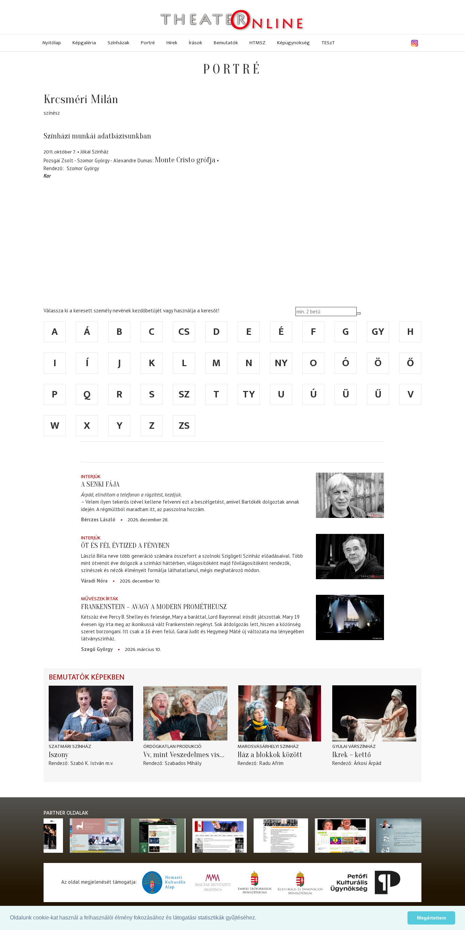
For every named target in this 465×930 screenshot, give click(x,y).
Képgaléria (84, 42)
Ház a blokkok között (270, 754)
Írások (195, 42)
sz (184, 394)
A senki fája (100, 484)
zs (184, 425)
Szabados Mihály (183, 763)
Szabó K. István (87, 763)
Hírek (171, 42)
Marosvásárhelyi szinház (268, 746)
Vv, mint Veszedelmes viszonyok (185, 754)
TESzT (328, 42)
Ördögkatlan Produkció (172, 746)
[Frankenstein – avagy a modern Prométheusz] (350, 617)
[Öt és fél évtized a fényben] (350, 556)
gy (378, 331)
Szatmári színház (70, 746)
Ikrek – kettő (351, 754)
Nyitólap (52, 42)
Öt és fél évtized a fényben (125, 545)
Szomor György (83, 168)
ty (249, 394)
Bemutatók (226, 42)
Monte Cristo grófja (185, 160)
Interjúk (90, 476)
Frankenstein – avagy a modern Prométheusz (154, 607)
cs (184, 331)
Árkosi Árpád (367, 763)
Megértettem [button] (431, 917)
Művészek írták (99, 598)
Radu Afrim (271, 763)
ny (281, 363)
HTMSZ (258, 42)
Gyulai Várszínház (354, 746)
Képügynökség (293, 42)
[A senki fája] (350, 495)
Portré (148, 42)
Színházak (118, 42)
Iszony (58, 754)
